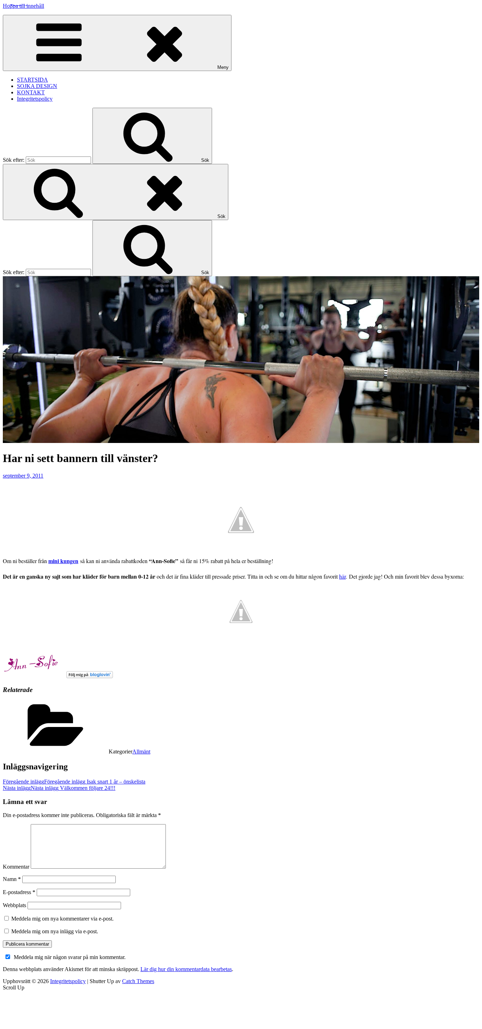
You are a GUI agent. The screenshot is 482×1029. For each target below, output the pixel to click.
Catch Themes (138, 981)
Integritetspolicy (35, 99)
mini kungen (63, 561)
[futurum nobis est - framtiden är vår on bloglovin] (89, 676)
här (342, 576)
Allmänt (141, 752)
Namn (12, 879)
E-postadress (19, 892)
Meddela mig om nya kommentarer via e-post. (62, 919)
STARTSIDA (32, 80)
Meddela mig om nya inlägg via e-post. (54, 931)
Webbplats (14, 905)
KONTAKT (31, 92)
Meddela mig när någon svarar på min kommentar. (70, 957)
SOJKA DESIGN (37, 86)
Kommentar (16, 867)
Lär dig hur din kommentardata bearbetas (186, 969)
